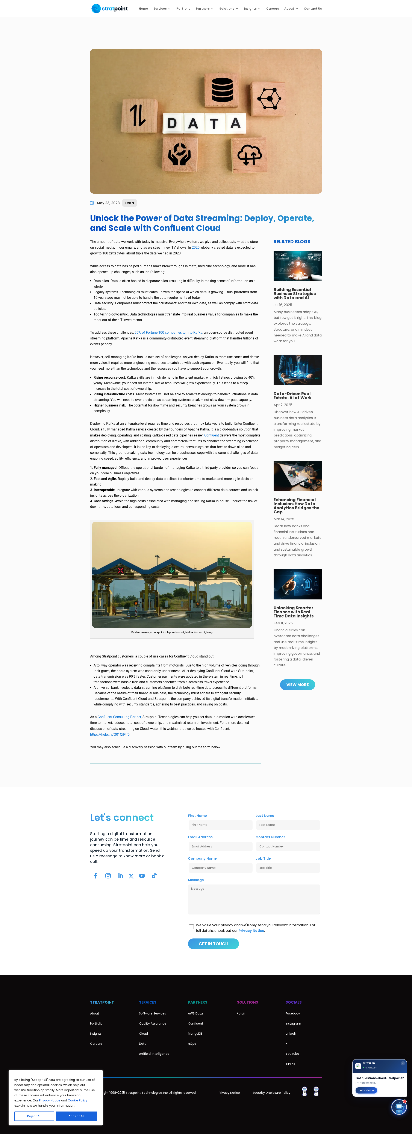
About (289, 9)
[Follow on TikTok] (154, 876)
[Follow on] (131, 876)
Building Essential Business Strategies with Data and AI (295, 294)
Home (143, 9)
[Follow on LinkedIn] (120, 876)
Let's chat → (366, 1090)
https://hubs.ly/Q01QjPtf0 (110, 734)
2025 (196, 247)
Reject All (34, 1116)
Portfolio (183, 9)
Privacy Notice (49, 1100)
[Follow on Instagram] (108, 876)
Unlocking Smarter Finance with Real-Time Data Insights (294, 612)
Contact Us (313, 9)
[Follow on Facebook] (95, 876)
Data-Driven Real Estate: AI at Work (293, 396)
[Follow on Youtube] (141, 876)
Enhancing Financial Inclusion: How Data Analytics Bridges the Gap (296, 506)
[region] (56, 1097)
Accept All (76, 1116)
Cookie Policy (78, 1100)
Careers (272, 9)
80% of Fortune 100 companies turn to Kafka (168, 332)
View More (297, 684)
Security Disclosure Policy (271, 1093)
